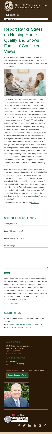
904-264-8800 (14, 351)
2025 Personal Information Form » (18, 327)
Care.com (17, 99)
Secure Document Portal (17, 375)
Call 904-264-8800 (13, 15)
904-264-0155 (15, 354)
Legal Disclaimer (10, 303)
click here (35, 203)
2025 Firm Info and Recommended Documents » (23, 324)
